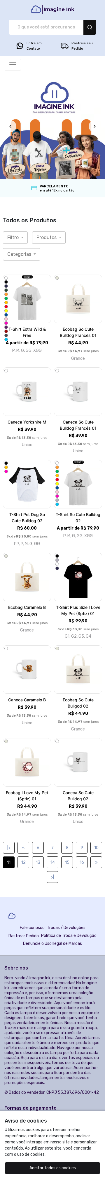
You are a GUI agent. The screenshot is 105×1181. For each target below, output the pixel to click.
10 (96, 847)
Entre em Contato (34, 46)
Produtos (47, 237)
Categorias (19, 254)
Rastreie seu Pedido (82, 46)
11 (8, 862)
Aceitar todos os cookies (52, 1167)
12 (23, 862)
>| (52, 877)
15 (67, 862)
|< (8, 847)
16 (82, 862)
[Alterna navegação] (13, 64)
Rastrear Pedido (23, 935)
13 (38, 862)
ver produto (27, 298)
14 (52, 862)
